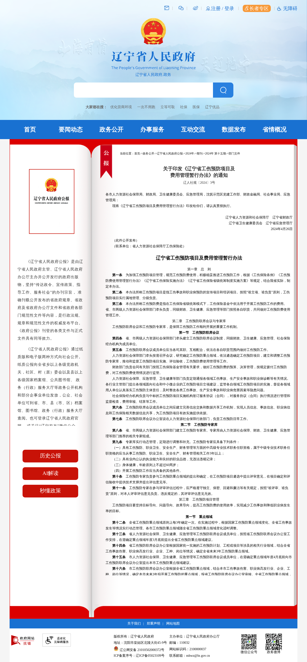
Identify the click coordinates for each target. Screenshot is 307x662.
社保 (183, 107)
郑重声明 (153, 623)
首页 (30, 129)
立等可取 (167, 107)
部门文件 (234, 153)
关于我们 (134, 623)
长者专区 (259, 8)
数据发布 (234, 129)
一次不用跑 (146, 107)
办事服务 (152, 129)
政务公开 (112, 129)
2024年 (189, 153)
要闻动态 (71, 129)
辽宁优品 (212, 107)
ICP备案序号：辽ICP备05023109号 (139, 655)
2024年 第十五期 (215, 153)
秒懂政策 (50, 491)
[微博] (195, 7)
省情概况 (275, 129)
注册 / (217, 8)
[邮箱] (166, 7)
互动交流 (193, 129)
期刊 (199, 153)
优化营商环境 (121, 107)
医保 (196, 107)
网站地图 (173, 623)
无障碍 (290, 8)
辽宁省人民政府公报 (170, 153)
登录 (229, 8)
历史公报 (50, 456)
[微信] (181, 7)
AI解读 (50, 473)
